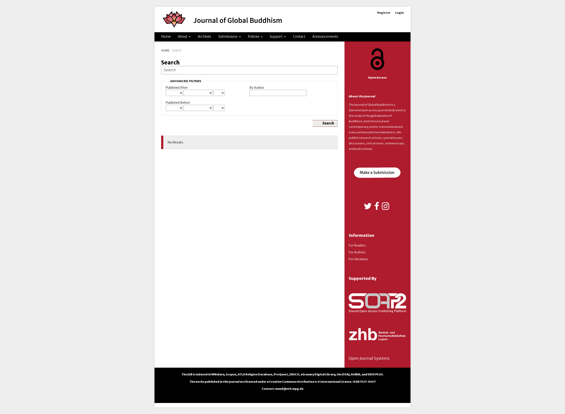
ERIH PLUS (375, 374)
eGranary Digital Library (318, 374)
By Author (256, 88)
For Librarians (358, 259)
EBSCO (294, 374)
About (183, 36)
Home (166, 36)
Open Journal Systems (369, 358)
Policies (254, 36)
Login (399, 13)
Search (328, 123)
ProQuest (281, 374)
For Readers (357, 245)
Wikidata (217, 374)
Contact (299, 36)
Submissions (228, 36)
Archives (204, 36)
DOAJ (346, 374)
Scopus (231, 374)
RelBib (355, 374)
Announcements (325, 36)
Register (383, 13)
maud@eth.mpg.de (289, 388)
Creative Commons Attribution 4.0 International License (310, 381)
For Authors (357, 252)
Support (276, 36)
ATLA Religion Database (255, 374)
